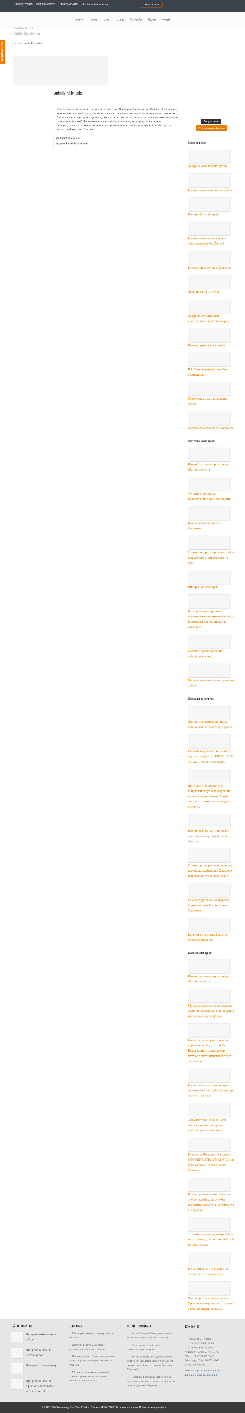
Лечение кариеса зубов (203, 291)
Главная (14, 43)
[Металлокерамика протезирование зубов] (209, 670)
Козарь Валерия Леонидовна (147, 1333)
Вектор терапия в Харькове (206, 345)
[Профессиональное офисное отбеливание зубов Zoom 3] (209, 228)
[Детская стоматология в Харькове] (209, 418)
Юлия (135, 1376)
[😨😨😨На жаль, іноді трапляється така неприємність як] (229, 86)
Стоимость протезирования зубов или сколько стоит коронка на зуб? (211, 558)
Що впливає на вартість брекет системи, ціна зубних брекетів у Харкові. (209, 836)
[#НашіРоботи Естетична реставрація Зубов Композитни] (229, 63)
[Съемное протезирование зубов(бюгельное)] (209, 641)
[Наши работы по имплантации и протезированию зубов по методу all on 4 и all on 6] (209, 1075)
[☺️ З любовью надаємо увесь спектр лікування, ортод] (193, 98)
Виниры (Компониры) (203, 214)
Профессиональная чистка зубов (210, 190)
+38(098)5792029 (45, 4)
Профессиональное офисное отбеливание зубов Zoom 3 (40, 1386)
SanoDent (75, 1407)
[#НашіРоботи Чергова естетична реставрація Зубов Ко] (229, 74)
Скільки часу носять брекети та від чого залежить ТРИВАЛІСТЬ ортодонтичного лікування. (210, 756)
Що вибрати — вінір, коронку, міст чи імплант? (91, 1335)
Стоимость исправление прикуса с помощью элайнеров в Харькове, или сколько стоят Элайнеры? (211, 871)
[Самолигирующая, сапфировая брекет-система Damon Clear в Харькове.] (209, 890)
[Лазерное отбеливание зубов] (209, 156)
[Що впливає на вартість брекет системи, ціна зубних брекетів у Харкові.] (209, 821)
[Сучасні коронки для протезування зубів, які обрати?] (209, 484)
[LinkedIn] (220, 5)
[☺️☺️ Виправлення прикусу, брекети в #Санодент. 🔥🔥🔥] (193, 86)
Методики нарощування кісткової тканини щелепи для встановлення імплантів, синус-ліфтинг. (211, 1011)
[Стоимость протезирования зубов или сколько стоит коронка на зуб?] (209, 542)
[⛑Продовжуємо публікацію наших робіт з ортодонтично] (217, 74)
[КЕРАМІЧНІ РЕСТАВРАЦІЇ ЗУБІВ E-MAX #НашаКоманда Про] (205, 63)
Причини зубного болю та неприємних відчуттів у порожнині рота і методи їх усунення (91, 1360)
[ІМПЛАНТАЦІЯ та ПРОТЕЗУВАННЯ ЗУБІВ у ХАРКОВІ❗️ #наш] (205, 86)
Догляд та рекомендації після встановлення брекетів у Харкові (87, 1346)
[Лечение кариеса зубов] (209, 282)
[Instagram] (226, 5)
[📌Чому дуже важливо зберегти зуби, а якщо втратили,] (217, 98)
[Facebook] (212, 5)
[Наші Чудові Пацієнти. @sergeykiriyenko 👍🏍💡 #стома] (217, 110)
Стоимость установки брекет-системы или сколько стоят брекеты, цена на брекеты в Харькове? (150, 1365)
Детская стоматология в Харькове (211, 428)
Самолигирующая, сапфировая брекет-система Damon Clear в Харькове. (209, 905)
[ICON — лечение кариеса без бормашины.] (209, 359)
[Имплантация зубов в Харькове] (209, 258)
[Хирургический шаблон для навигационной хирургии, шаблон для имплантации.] (209, 1110)
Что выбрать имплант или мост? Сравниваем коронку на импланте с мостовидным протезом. (210, 1303)
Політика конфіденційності (153, 1407)
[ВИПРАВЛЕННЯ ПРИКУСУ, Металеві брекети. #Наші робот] (217, 63)
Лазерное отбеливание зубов (207, 166)
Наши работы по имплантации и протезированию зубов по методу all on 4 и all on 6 (211, 1090)
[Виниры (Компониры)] (209, 204)
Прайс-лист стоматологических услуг (147, 1337)
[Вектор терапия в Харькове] (209, 335)
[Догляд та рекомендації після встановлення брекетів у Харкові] (209, 712)
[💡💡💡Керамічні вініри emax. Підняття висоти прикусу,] (205, 98)
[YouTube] (232, 5)
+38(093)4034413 (68, 4)
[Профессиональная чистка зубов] (209, 180)
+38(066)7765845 (22, 4)
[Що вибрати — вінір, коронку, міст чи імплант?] (209, 454)
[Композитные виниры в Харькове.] (209, 513)
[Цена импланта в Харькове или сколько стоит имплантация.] (209, 1259)
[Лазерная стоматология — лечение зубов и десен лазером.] (209, 306)
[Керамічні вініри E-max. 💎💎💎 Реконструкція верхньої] (229, 110)
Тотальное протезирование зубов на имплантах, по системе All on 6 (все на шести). (211, 1239)
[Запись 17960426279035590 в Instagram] (205, 74)
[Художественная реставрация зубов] (209, 389)
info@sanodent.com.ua (94, 4)
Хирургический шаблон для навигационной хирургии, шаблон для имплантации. (207, 1125)
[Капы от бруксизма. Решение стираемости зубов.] (209, 925)
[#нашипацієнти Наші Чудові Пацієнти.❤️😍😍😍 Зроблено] (193, 63)
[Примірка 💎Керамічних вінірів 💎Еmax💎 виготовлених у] (229, 98)
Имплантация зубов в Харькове (209, 267)
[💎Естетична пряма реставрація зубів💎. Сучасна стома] (193, 74)
